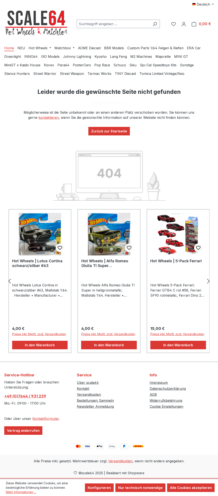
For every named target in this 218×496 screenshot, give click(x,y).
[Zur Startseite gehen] (36, 23)
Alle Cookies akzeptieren (191, 488)
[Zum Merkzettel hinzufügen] (60, 248)
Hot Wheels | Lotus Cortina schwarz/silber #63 (37, 263)
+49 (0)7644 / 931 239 (25, 396)
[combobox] (113, 24)
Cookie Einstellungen (166, 406)
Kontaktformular (45, 418)
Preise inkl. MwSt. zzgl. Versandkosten (39, 334)
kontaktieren (49, 117)
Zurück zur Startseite (109, 131)
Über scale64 (88, 382)
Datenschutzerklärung (168, 388)
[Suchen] (155, 24)
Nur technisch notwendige (140, 488)
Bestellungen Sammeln (95, 400)
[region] (109, 281)
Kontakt (83, 388)
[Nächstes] (208, 281)
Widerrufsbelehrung (166, 400)
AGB (153, 394)
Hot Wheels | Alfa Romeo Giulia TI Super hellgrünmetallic (104, 263)
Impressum (159, 382)
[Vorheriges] (9, 281)
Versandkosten (89, 394)
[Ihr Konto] (184, 24)
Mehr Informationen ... (21, 492)
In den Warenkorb (40, 345)
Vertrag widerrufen (23, 430)
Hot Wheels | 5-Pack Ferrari (176, 261)
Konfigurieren (99, 488)
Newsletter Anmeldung (95, 406)
